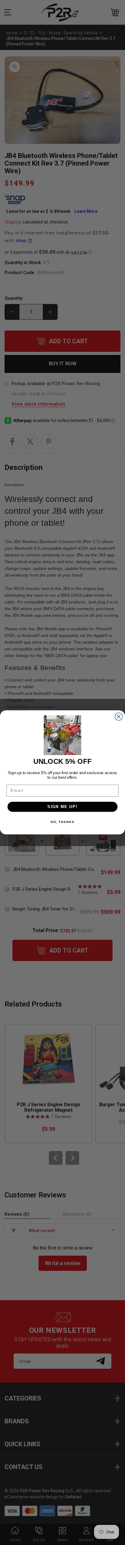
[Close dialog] (119, 717)
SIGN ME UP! (62, 807)
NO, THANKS (62, 822)
